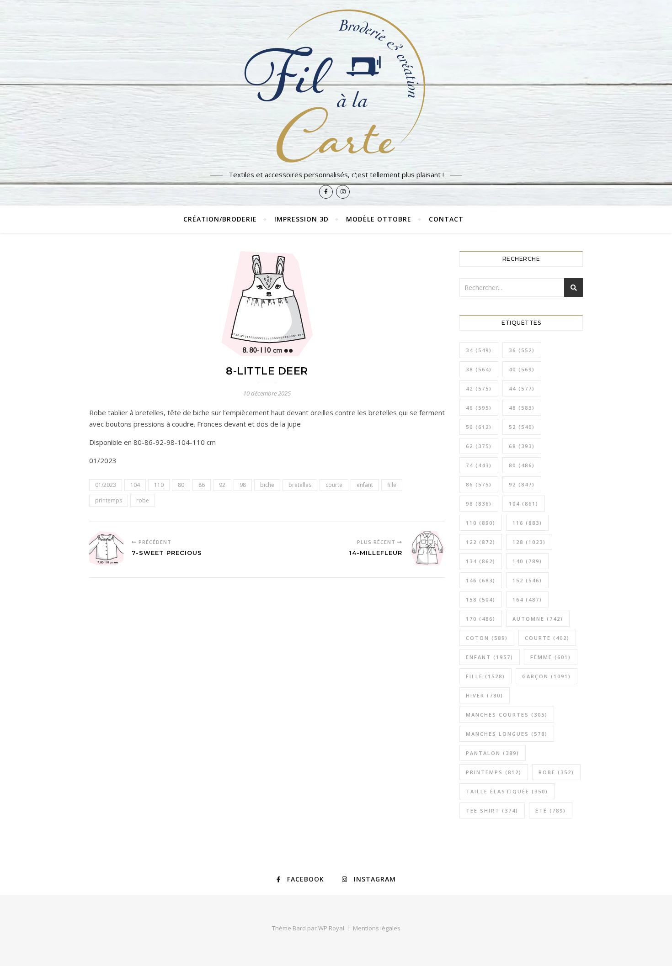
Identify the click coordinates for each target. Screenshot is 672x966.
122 (481, 541)
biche (267, 485)
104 (135, 485)
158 (481, 599)
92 (222, 485)
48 (522, 407)
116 (527, 522)
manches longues (507, 733)
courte (333, 485)
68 (522, 446)
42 (479, 388)
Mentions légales (376, 928)
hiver (484, 695)
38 (479, 369)
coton (487, 637)
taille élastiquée (507, 791)
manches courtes (507, 714)
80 (181, 485)
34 (479, 350)
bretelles (299, 485)
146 (481, 580)
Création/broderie (220, 219)
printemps (108, 500)
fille (391, 485)
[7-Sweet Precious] (106, 548)
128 (529, 541)
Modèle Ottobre (378, 219)
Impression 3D (301, 219)
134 (481, 561)
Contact (446, 219)
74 (479, 465)
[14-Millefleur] (428, 548)
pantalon (492, 753)
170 (481, 618)
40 (522, 369)
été (550, 810)
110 (159, 485)
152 (527, 580)
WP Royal (331, 928)
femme (550, 657)
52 (522, 426)
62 (479, 446)
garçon (546, 676)
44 (522, 388)
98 (243, 485)
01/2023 (105, 485)
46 (479, 407)
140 (527, 561)
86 (201, 485)
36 (522, 350)
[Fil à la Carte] (336, 85)
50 (479, 426)
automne (537, 618)
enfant (365, 485)
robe (142, 500)
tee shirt (492, 810)
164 (527, 599)
